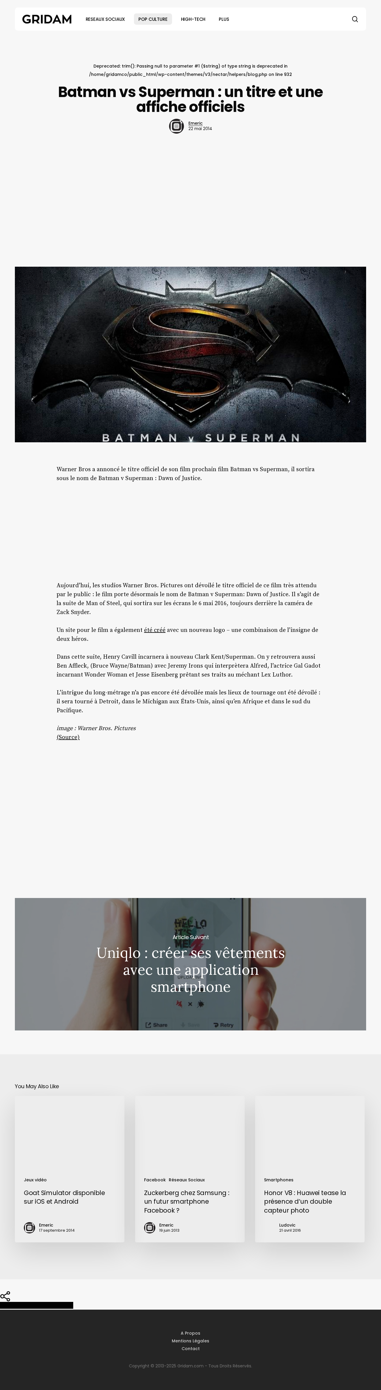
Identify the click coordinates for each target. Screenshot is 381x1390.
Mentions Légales (190, 1341)
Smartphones (278, 1180)
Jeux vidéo (35, 1180)
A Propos (190, 1333)
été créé (154, 630)
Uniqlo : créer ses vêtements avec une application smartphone (190, 964)
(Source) (68, 737)
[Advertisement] (190, 202)
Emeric (195, 123)
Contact (191, 1348)
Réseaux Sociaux (187, 1180)
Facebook (155, 1180)
